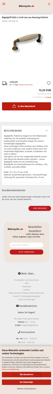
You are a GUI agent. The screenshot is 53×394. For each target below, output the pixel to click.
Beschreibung (13, 130)
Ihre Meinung (40, 208)
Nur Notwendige (26, 382)
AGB (26, 283)
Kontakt (26, 290)
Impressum (26, 286)
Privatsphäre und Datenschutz (26, 280)
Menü (4, 4)
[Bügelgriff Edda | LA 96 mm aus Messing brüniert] (26, 42)
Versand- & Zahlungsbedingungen (26, 296)
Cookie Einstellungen (26, 299)
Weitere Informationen (26, 389)
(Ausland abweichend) (26, 85)
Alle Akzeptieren (26, 374)
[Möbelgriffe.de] (26, 6)
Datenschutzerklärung (10, 369)
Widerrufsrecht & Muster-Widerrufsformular (26, 293)
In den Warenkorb (26, 106)
